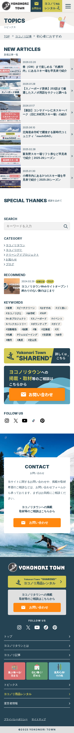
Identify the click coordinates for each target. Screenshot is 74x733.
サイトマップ (39, 719)
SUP (43, 313)
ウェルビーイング (27, 334)
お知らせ (11, 259)
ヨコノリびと (14, 250)
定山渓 (33, 340)
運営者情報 (11, 703)
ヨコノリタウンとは (16, 645)
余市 (59, 334)
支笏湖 (47, 334)
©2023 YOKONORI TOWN (37, 729)
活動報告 (12, 329)
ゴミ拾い (62, 308)
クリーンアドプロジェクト (22, 254)
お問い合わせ (38, 522)
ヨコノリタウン (15, 245)
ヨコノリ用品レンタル (18, 694)
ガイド (56, 324)
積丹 (9, 340)
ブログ (10, 264)
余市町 (31, 313)
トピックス (11, 684)
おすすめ (46, 308)
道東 (9, 308)
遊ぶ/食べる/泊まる (14, 674)
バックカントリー (16, 324)
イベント (57, 318)
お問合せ (36, 8)
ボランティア (40, 324)
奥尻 (20, 340)
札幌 (9, 334)
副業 (25, 329)
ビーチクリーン (26, 308)
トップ (8, 636)
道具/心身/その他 (59, 674)
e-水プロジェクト (16, 318)
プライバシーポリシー (16, 719)
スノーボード (39, 318)
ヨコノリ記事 (12, 655)
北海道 (46, 329)
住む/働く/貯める (37, 674)
